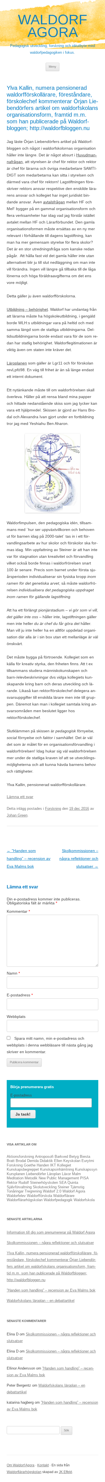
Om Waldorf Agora (20, 1465)
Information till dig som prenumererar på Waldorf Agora (51, 1232)
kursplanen (16, 1174)
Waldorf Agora (52, 26)
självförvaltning (19, 1187)
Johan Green (17, 815)
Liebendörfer (36, 1174)
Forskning (53, 808)
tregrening (33, 1191)
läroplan (54, 1174)
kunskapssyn (86, 1169)
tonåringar (15, 1191)
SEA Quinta (68, 1182)
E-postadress (20, 995)
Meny (52, 66)
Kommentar (18, 911)
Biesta (85, 1156)
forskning (15, 1165)
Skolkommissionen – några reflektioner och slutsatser (78, 858)
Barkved (61, 1156)
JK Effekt (65, 1472)
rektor (12, 1182)
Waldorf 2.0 (52, 1191)
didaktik (46, 1161)
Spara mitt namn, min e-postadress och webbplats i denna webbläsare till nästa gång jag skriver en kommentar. (50, 1045)
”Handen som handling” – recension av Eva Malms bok (28, 858)
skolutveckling (45, 1187)
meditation (15, 1178)
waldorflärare (63, 1196)
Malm (76, 1174)
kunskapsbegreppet (23, 1169)
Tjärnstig (77, 1187)
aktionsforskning (20, 1156)
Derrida (33, 1161)
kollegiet (64, 1165)
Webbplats (16, 1016)
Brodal (21, 1161)
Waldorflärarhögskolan (24, 1472)
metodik (31, 1178)
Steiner (63, 1187)
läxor (66, 1174)
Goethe (30, 1165)
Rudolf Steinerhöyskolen (38, 1182)
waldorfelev (16, 1196)
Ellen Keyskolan (67, 1161)
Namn (13, 973)
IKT (53, 1165)
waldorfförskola (39, 1196)
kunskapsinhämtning (57, 1169)
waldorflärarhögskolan (25, 1200)
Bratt (11, 1161)
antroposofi (44, 1156)
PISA (84, 1178)
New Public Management (59, 1178)
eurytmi (87, 1161)
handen (43, 1165)
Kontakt (43, 1465)
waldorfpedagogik (58, 1200)
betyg (74, 1156)
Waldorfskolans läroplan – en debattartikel (40, 1300)
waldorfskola (84, 1200)
